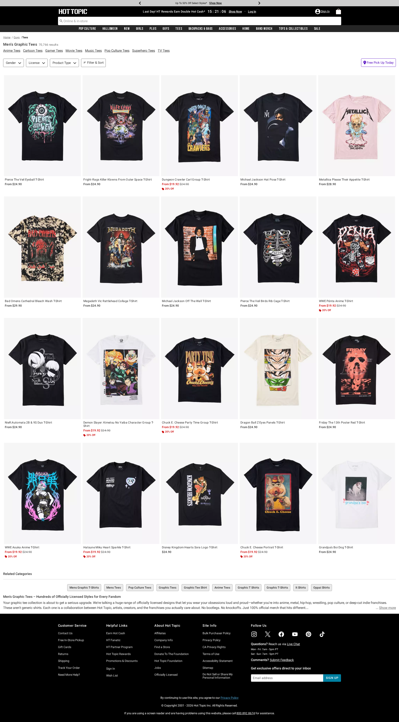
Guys (166, 29)
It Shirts (301, 587)
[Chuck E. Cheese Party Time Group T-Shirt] (199, 368)
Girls (139, 29)
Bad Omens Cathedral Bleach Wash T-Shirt (33, 301)
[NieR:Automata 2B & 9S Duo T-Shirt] (42, 368)
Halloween (110, 29)
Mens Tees (113, 587)
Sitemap (208, 667)
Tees (178, 29)
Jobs (157, 667)
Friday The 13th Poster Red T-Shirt (342, 422)
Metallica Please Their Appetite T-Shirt (344, 179)
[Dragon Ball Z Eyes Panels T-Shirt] (278, 368)
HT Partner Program (119, 647)
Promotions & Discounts (122, 661)
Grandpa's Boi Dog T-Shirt (336, 547)
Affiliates (160, 633)
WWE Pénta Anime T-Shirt (336, 301)
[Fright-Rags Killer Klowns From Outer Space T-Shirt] (121, 125)
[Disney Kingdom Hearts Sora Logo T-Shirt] (199, 493)
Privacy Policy (212, 640)
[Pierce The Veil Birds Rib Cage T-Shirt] (278, 247)
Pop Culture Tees (139, 587)
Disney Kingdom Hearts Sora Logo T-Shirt (190, 547)
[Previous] (140, 3)
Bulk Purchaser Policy (217, 633)
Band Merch (264, 29)
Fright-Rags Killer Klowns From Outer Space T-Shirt (117, 179)
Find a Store (162, 647)
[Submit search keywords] (61, 21)
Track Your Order (69, 667)
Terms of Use (211, 654)
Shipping (63, 661)
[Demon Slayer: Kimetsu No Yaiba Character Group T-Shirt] (121, 368)
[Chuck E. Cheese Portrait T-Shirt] (278, 493)
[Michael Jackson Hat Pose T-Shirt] (278, 125)
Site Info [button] (209, 626)
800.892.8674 (245, 713)
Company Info (163, 640)
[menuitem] (338, 11)
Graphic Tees (167, 587)
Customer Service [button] (72, 626)
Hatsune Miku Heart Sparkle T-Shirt (106, 547)
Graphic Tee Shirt (195, 587)
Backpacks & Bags (201, 29)
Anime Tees (222, 587)
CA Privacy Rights (214, 647)
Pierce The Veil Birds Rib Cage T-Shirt (265, 301)
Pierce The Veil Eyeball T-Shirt (24, 179)
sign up (332, 677)
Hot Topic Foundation (168, 661)
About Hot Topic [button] (167, 626)
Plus (153, 29)
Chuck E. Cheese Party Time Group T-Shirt (190, 422)
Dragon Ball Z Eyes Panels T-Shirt (262, 422)
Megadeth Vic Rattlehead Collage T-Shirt (110, 301)
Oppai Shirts (321, 587)
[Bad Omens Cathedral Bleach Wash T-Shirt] (42, 247)
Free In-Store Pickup (71, 640)
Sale (317, 29)
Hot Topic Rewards (118, 654)
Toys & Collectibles (293, 29)
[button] (323, 11)
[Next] (259, 3)
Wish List (112, 675)
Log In (252, 11)
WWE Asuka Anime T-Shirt (22, 547)
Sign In (110, 668)
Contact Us (65, 633)
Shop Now (214, 3)
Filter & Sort (95, 63)
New (126, 29)
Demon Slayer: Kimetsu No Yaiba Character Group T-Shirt (118, 424)
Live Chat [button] (293, 644)
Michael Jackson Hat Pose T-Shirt (263, 179)
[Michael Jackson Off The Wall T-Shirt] (199, 247)
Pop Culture (87, 29)
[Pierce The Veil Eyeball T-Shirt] (42, 125)
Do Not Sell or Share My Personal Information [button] (218, 676)
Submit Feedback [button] (282, 660)
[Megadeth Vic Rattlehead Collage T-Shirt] (121, 247)
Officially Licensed (166, 674)
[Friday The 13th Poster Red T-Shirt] (356, 368)
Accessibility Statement (218, 661)
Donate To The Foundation (171, 654)
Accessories (227, 29)
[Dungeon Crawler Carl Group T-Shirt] (199, 125)
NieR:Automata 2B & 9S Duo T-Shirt (28, 422)
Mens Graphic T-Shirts (84, 587)
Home (246, 29)
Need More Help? (69, 674)
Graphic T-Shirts (277, 587)
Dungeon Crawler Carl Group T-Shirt (186, 179)
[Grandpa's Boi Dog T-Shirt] (356, 493)
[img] (254, 634)
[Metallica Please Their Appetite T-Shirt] (356, 125)
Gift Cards (64, 647)
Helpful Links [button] (117, 626)
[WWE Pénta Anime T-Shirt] (356, 247)
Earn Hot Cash (115, 633)
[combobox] (199, 21)
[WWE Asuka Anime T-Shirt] (42, 493)
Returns (63, 654)
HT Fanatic (113, 640)
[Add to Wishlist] (77, 79)
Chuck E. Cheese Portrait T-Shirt (261, 547)
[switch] (378, 62)
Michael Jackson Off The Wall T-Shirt (186, 301)
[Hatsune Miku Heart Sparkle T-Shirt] (121, 493)
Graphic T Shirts (248, 587)
